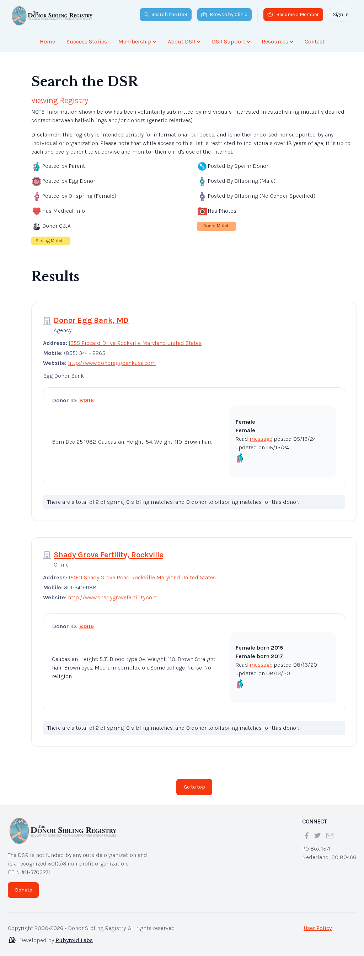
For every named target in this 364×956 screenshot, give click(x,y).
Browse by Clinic (228, 14)
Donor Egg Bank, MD (91, 320)
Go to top (194, 787)
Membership (134, 41)
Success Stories (86, 41)
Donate (23, 890)
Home (47, 41)
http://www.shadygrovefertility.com (112, 597)
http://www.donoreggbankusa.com (112, 363)
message (261, 438)
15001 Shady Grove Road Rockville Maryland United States (142, 577)
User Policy (318, 928)
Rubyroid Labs (74, 940)
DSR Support (228, 41)
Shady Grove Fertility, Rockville (108, 554)
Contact (315, 41)
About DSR (182, 41)
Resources (275, 41)
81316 (86, 400)
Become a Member (297, 14)
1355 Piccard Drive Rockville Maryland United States (135, 343)
